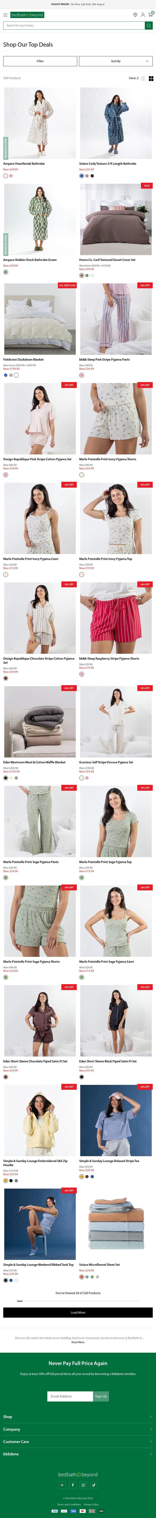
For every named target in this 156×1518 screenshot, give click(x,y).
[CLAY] (81, 1276)
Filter (40, 61)
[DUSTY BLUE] (86, 1276)
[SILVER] (97, 1276)
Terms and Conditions (69, 1504)
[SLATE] (16, 1180)
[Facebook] (72, 1485)
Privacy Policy (91, 1504)
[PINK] (81, 375)
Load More (78, 1312)
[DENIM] (81, 175)
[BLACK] (81, 1077)
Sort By (116, 61)
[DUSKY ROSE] (86, 175)
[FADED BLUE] (92, 1176)
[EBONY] (92, 175)
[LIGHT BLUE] (5, 375)
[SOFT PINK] (11, 175)
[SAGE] (86, 275)
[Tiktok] (94, 1485)
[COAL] (5, 778)
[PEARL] (16, 375)
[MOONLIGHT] (16, 778)
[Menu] (5, 15)
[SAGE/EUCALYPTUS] (92, 1276)
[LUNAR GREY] (11, 375)
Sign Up (101, 1396)
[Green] (5, 272)
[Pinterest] (62, 1485)
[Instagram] (83, 1485)
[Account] (143, 15)
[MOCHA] (81, 275)
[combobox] (71, 25)
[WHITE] (92, 275)
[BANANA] (5, 1180)
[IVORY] (5, 175)
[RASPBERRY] (81, 674)
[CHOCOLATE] (5, 678)
